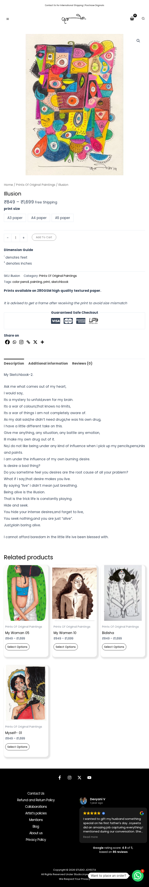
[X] (35, 342)
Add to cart (44, 237)
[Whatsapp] (14, 342)
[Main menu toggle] (7, 19)
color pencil (20, 282)
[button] (143, 19)
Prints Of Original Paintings (35, 185)
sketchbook (59, 282)
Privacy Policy (36, 839)
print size (12, 208)
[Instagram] (21, 342)
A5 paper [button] (62, 217)
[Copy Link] (28, 342)
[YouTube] (89, 778)
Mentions (36, 819)
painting (36, 282)
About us (35, 833)
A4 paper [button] (39, 217)
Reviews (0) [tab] (82, 363)
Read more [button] (90, 837)
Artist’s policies (36, 813)
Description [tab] (14, 363)
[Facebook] (7, 342)
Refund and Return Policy (36, 800)
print (46, 282)
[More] (42, 342)
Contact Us (50, 5)
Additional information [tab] (48, 363)
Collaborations (36, 806)
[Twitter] (79, 778)
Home (8, 185)
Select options (17, 647)
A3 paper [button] (15, 217)
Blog (36, 826)
